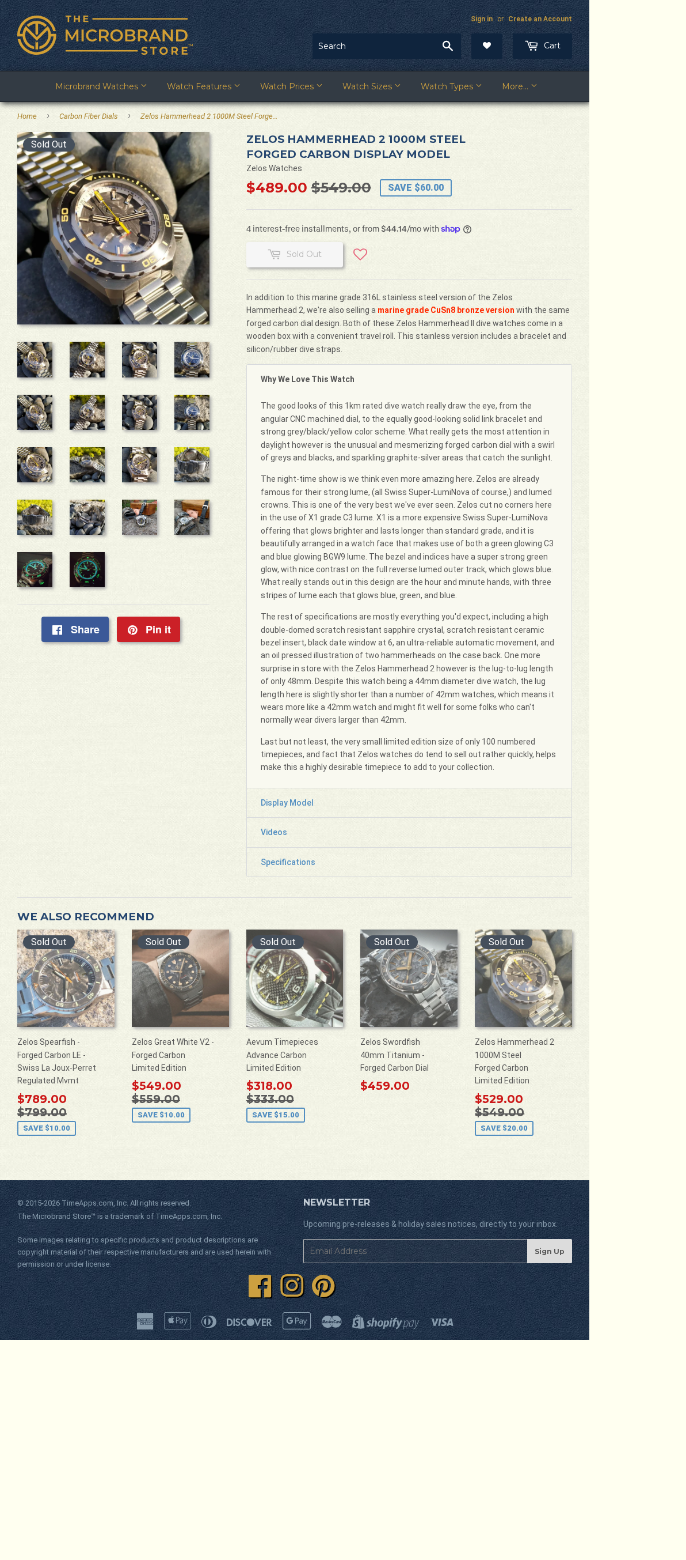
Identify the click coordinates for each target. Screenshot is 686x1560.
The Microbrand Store (54, 1216)
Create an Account (540, 19)
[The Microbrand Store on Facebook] (260, 1292)
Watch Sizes (368, 86)
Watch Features (200, 86)
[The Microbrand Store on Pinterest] (323, 1292)
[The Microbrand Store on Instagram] (292, 1292)
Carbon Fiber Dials (88, 116)
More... (516, 86)
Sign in (482, 19)
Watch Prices (288, 86)
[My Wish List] (486, 46)
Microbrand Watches (97, 86)
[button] (360, 258)
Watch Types (448, 86)
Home (27, 116)
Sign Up (550, 1251)
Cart (551, 45)
